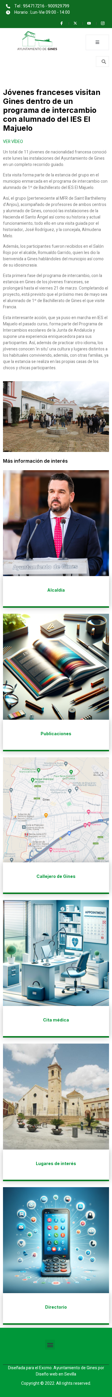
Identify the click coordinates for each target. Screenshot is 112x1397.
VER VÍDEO (13, 142)
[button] (50, 1345)
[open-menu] (97, 42)
